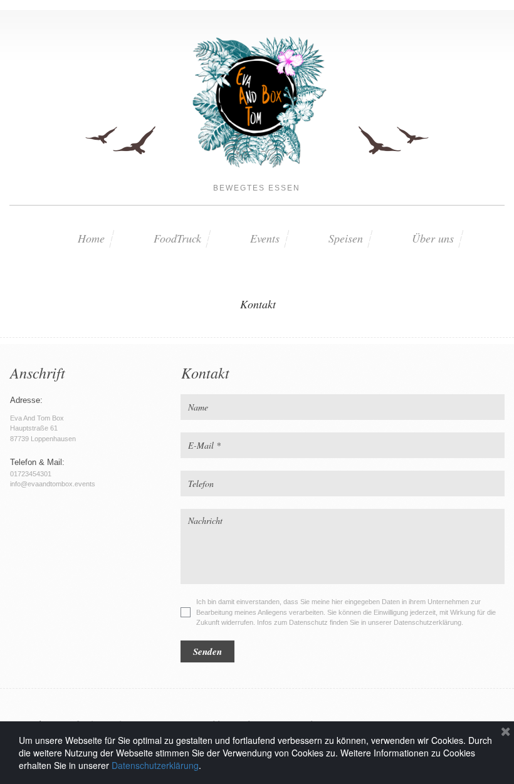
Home (91, 238)
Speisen (345, 238)
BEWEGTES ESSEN (256, 188)
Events (265, 238)
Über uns (433, 238)
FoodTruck (177, 238)
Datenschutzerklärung (155, 765)
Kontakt (258, 303)
